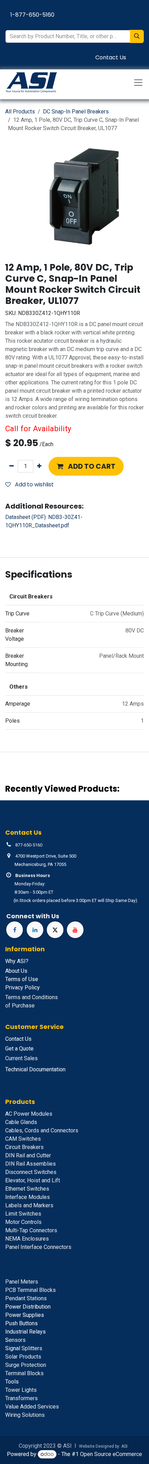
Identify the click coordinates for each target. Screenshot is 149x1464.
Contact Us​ (110, 57)
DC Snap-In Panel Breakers (76, 111)
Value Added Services (32, 1406)
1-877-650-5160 (32, 15)
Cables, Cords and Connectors (41, 1130)
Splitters (23, 1348)
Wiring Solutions (25, 1415)
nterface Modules (27, 1197)
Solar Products (23, 1356)
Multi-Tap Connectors (31, 1230)
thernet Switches (27, 1188)
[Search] (137, 36)
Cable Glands (21, 1122)
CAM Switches (23, 1138)
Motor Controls (23, 1222)
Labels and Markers (29, 1205)
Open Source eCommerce (111, 1454)
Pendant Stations (26, 1298)
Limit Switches (23, 1213)
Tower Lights (21, 1390)
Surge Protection (25, 1365)
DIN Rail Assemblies (30, 1163)
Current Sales (21, 1058)
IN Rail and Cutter (28, 1155)
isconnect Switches (30, 1172)
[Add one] (39, 466)
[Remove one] (11, 466)
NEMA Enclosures (27, 1238)
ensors (15, 1340)
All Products (20, 111)
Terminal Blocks (24, 1373)
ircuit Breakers (24, 1147)
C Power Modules (28, 1113)
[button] (86, 466)
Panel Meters (21, 1281)
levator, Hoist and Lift (32, 1180)
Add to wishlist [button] (34, 484)
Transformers (21, 1398)
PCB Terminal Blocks (30, 1290)
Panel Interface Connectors (38, 1247)
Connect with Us (32, 916)
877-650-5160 (28, 845)
